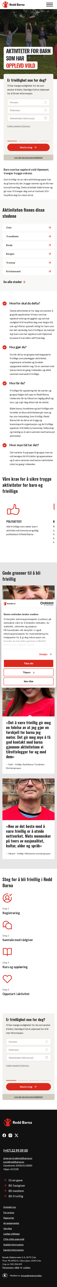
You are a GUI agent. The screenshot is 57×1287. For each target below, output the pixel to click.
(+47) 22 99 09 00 (15, 1150)
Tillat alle (28, 663)
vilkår (16, 1267)
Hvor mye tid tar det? (24, 445)
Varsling (7, 1228)
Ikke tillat (28, 681)
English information (13, 1244)
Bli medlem (16, 1191)
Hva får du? (17, 383)
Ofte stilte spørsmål (13, 1239)
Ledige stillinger (11, 1233)
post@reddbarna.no (13, 1161)
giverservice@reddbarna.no (17, 1158)
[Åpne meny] (50, 4)
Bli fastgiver (17, 1185)
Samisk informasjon (13, 1249)
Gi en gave (16, 1180)
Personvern (8, 1267)
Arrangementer (11, 1223)
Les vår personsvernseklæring (28, 157)
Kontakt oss (9, 1206)
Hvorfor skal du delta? (24, 303)
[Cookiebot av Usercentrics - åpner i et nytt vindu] (41, 604)
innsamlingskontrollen (31, 1275)
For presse (8, 1212)
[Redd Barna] (17, 1123)
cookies (26, 1267)
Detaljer (43, 654)
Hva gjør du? (18, 347)
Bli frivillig (16, 1196)
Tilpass (27, 672)
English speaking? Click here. (18, 126)
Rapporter (8, 1217)
